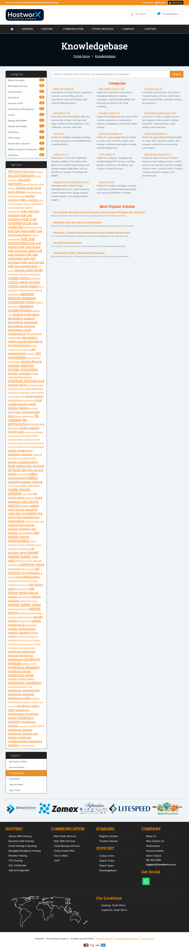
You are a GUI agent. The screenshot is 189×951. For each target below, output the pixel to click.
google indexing (29, 428)
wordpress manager (21, 694)
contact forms (18, 278)
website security (27, 640)
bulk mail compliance (22, 221)
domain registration (23, 369)
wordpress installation (24, 683)
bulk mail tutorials (32, 262)
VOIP (57, 860)
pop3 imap (29, 521)
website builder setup (24, 604)
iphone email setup (20, 450)
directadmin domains (21, 326)
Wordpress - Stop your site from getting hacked (77, 222)
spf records (29, 569)
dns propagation (24, 355)
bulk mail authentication (33, 204)
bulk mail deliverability (22, 231)
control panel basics (23, 286)
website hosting (24, 621)
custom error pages (26, 290)
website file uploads (24, 617)
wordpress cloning (29, 664)
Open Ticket (14, 790)
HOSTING (47, 29)
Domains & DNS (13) (109, 113)
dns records (31, 358)
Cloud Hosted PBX (64, 850)
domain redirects (21, 365)
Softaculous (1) (60, 154)
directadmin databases (23, 322)
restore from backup (21, 525)
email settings (15, 400)
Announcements (16, 767)
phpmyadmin (16, 521)
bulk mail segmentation (21, 241)
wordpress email (20, 675)
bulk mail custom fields (33, 227)
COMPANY (128, 29)
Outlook (25, 506)
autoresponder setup (16, 196)
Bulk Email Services (65, 836)
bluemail (19, 204)
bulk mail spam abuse (22, 250)
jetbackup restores (20, 454)
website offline (31, 625)
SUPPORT (150, 29)
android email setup (28, 188)
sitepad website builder (23, 554)
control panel (35, 278)
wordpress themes (20, 729)
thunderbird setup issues (18, 585)
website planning (19, 632)
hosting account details (33, 432)
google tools (16, 431)
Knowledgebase (171, 14)
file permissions (17, 422)
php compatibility (26, 513)
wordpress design (19, 671)
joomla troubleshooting (23, 462)
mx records (29, 498)
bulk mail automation (16, 208)
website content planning (18, 609)
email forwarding (37, 393)
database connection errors (22, 300)
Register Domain (108, 836)
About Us (151, 836)
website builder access (28, 601)
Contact (149, 2)
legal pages (17, 466)
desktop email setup (26, 314)
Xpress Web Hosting (20, 836)
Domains (27, 29)
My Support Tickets (17, 761)
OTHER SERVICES (103, 29)
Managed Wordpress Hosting (25, 850)
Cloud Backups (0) (153, 89)
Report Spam (106, 865)
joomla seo (17, 458)
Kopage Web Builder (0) (110, 133)
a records (39, 172)
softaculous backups (24, 561)
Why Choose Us (155, 841)
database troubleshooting (20, 308)
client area (23, 274)
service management (26, 545)
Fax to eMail (60, 855)
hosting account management (20, 436)
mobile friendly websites (19, 491)
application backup (34, 192)
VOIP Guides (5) (106, 154)
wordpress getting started (21, 679)
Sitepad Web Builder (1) (155, 133)
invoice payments (37, 447)
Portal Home (82, 56)
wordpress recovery (21, 720)
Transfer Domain (108, 841)
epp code (34, 408)
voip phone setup (21, 590)
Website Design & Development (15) (71, 182)
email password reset (16, 397)
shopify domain (24, 549)
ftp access (13, 428)
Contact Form (106, 855)
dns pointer (30, 354)
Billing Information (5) (63, 89)
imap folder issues (22, 447)
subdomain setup (15, 581)
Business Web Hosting (21, 841)
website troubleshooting (26, 644)
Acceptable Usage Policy (126, 938)
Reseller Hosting (18, 855)
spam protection (16, 569)
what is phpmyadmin (26, 648)
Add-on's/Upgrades (19, 870)
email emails (25, 393)
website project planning (28, 637)
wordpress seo (24, 726)
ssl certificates (30, 572)
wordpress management (24, 690)
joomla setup (29, 458)
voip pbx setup (21, 589)
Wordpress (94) (106, 182)
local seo (20, 470)
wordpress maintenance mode (20, 687)
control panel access (24, 282)
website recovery (15, 640)
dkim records (22, 350)
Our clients (140, 14)
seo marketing (25, 533)
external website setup (25, 416)
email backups (33, 385)
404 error (15, 171)
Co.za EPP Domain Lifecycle (67, 242)
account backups (21, 175)
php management (27, 517)
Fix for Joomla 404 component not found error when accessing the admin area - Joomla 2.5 (99, 212)
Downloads (13, 779)
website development (27, 613)
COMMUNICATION (73, 29)
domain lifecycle (31, 361)
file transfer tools (35, 424)
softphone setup (31, 564)
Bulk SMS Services (64, 841)
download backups (22, 381)
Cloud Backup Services (67, 846)
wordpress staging (36, 726)
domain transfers (23, 377)
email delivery (13, 393)
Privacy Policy (147, 938)
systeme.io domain (30, 581)
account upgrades (31, 184)
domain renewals (19, 373)
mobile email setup (29, 485)
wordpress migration (22, 702)
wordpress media (19, 698)
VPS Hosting (16, 860)
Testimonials (153, 846)
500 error (29, 171)
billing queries (29, 199)
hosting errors (28, 440)
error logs (14, 412)
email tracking (28, 401)
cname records (34, 274)
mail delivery (22, 474)
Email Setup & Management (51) (160, 113)
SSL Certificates (17, 865)
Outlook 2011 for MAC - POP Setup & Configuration (79, 253)
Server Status (153, 855)
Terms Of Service (104, 938)
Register (162, 2)
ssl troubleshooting (27, 576)
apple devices (17, 192)
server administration (19, 539)
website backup (24, 597)
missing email (13, 486)
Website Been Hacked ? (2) (157, 154)
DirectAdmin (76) (61, 113)
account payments (19, 182)
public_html (39, 521)
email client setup (34, 388)
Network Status (15, 784)
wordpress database (23, 667)
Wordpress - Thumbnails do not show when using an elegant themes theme (91, 232)
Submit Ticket (106, 860)
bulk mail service (29, 247)
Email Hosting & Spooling (22, 846)
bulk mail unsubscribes (23, 266)
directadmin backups (21, 318)
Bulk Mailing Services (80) (111, 89)
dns (28, 350)
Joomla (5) (58, 133)
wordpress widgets (26, 746)
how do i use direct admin (27, 443)
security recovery (19, 528)
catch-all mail (13, 274)
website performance (21, 628)
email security (35, 396)
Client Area (177, 2)
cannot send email (28, 270)
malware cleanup (31, 482)
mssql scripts (27, 494)
